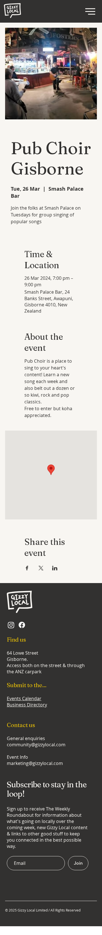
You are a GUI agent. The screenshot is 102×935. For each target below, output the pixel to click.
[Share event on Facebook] (27, 568)
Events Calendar (24, 698)
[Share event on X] (41, 568)
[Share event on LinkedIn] (55, 568)
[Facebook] (22, 625)
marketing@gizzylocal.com (35, 763)
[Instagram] (11, 625)
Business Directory (27, 705)
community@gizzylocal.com (36, 744)
